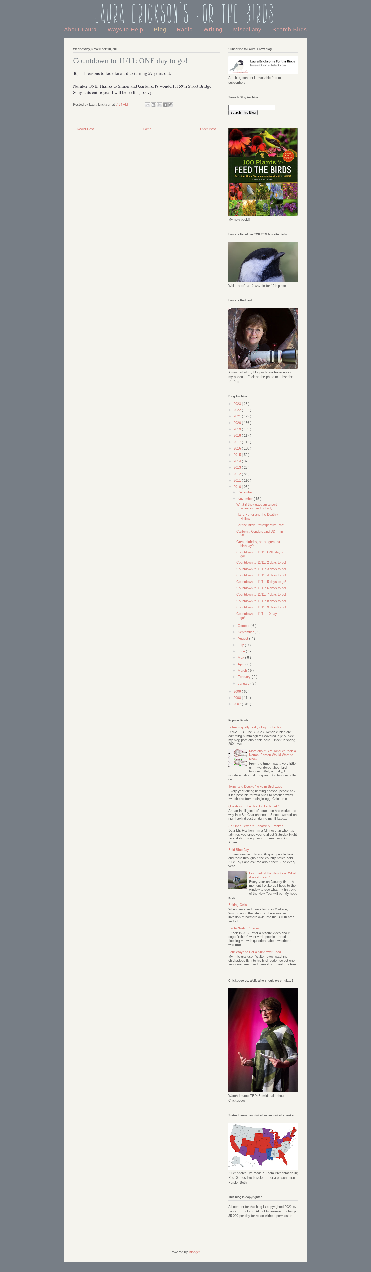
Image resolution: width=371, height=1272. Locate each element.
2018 (238, 435)
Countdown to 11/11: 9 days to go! (261, 607)
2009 (238, 691)
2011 (238, 480)
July (241, 645)
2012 (238, 474)
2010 (238, 487)
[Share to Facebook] (165, 104)
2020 (238, 423)
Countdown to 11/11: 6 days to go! (261, 588)
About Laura (81, 29)
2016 (238, 448)
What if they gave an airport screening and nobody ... (256, 506)
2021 (238, 416)
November (246, 499)
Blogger (194, 1252)
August (243, 638)
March (243, 670)
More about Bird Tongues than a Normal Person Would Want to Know (272, 755)
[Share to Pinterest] (170, 104)
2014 (238, 461)
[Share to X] (159, 104)
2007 (238, 704)
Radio (185, 29)
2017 (238, 442)
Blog (161, 29)
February (245, 677)
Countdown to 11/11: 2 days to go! (261, 562)
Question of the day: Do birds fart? (253, 806)
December (246, 492)
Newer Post (85, 129)
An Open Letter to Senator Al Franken (255, 826)
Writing (213, 29)
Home (147, 129)
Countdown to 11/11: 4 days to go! (261, 575)
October (244, 626)
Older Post (208, 129)
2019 (238, 429)
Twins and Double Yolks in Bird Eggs (255, 786)
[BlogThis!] (153, 104)
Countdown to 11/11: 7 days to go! (261, 594)
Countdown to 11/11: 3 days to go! (261, 569)
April (241, 664)
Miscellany (248, 29)
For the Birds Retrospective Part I (261, 525)
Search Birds (289, 29)
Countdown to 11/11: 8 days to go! (261, 601)
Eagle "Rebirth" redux (244, 928)
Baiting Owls (237, 905)
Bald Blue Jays (239, 850)
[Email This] (147, 104)
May (241, 657)
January (244, 683)
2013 (238, 467)
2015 (238, 455)
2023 (238, 404)
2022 (238, 410)
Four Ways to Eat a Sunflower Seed (254, 952)
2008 (238, 698)
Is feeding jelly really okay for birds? (254, 727)
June (242, 651)
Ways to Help (126, 29)
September (246, 632)
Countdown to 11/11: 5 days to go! (261, 582)
